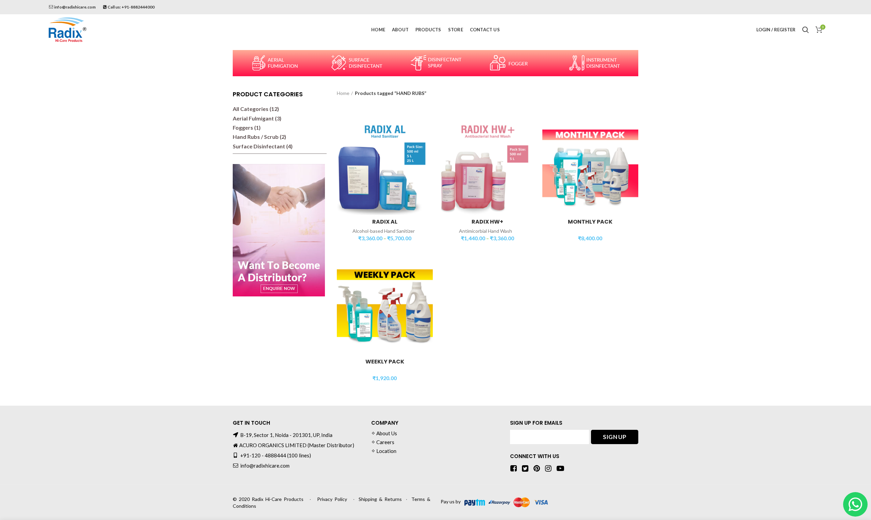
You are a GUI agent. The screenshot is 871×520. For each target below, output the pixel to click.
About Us (386, 433)
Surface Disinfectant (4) (263, 146)
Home (343, 93)
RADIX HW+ (487, 222)
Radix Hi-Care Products (277, 499)
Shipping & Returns (380, 499)
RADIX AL (384, 222)
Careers (385, 442)
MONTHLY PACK (590, 222)
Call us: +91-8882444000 (131, 7)
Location (386, 451)
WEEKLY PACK (384, 361)
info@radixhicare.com (75, 7)
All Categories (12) (256, 108)
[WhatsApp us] (855, 504)
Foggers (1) (247, 127)
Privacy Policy (332, 499)
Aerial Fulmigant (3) (257, 118)
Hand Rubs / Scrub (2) (259, 136)
